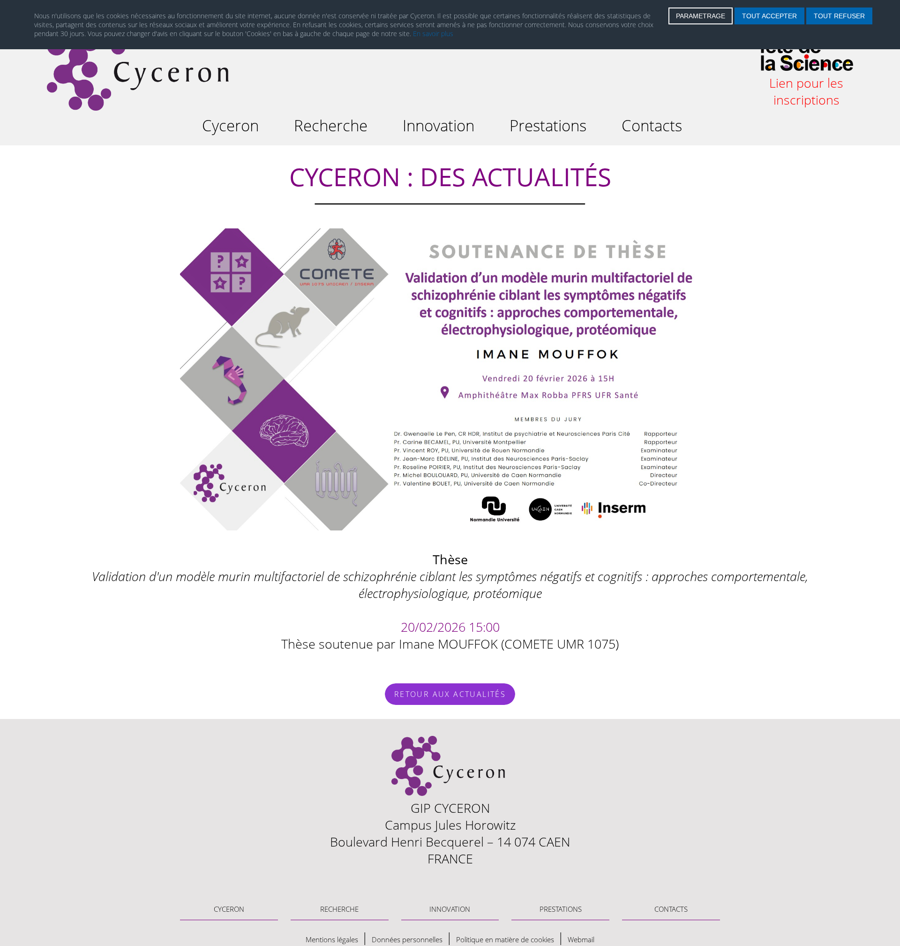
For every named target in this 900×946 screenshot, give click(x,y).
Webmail (581, 939)
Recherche (331, 125)
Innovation (438, 125)
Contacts (652, 125)
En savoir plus (433, 33)
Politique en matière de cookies (505, 939)
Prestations (548, 125)
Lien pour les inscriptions (806, 91)
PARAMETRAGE (700, 16)
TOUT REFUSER (839, 16)
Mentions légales (332, 939)
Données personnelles (407, 939)
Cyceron (230, 125)
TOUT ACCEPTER (769, 16)
